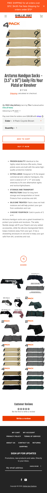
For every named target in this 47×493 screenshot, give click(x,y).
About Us (10, 443)
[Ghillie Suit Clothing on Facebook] (21, 480)
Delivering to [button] (11, 111)
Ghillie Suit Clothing (29, 486)
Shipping (13, 93)
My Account (29, 432)
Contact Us (24, 443)
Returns (37, 443)
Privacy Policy (14, 436)
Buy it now (23, 146)
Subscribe (34, 466)
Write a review (23, 418)
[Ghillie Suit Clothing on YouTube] (25, 480)
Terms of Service (32, 436)
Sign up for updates (23, 453)
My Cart (16, 432)
